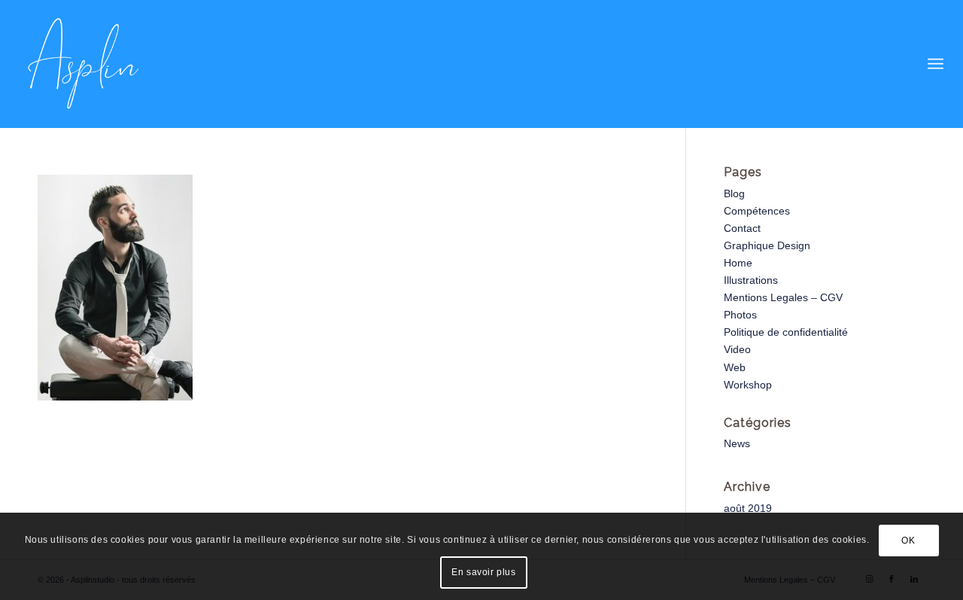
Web (735, 367)
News (737, 443)
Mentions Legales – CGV (783, 297)
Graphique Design (767, 245)
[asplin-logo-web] (83, 64)
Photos (740, 315)
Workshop (748, 385)
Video (737, 349)
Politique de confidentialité (786, 332)
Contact (742, 228)
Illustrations (751, 280)
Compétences (757, 211)
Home (738, 263)
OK (908, 540)
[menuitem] (935, 64)
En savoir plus (483, 572)
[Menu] (935, 64)
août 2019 (748, 508)
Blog (734, 193)
